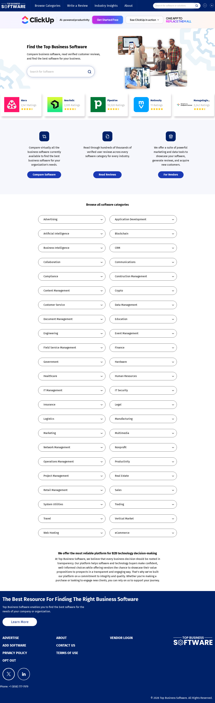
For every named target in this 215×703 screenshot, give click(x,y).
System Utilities (53, 504)
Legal (118, 404)
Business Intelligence (56, 247)
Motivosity (156, 100)
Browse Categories (47, 6)
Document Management (58, 319)
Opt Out (9, 660)
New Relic (69, 100)
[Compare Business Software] (179, 641)
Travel (47, 518)
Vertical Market (124, 518)
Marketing (50, 433)
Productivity (122, 461)
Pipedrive (112, 100)
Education (121, 319)
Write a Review (77, 6)
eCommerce (122, 532)
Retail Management (56, 490)
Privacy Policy (15, 653)
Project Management (56, 475)
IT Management (53, 390)
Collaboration (52, 262)
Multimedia (122, 433)
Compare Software (44, 174)
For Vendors (171, 174)
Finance (119, 347)
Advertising (50, 219)
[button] (144, 20)
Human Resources (126, 376)
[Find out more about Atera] (12, 104)
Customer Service (54, 304)
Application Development (130, 219)
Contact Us (65, 645)
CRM (117, 247)
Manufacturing (124, 418)
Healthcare (50, 376)
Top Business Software (173, 697)
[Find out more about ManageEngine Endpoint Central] (184, 104)
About (128, 6)
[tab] (71, 219)
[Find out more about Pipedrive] (98, 104)
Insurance (49, 404)
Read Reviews (107, 174)
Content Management (57, 290)
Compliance (51, 276)
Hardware (121, 361)
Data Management (126, 304)
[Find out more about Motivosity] (141, 104)
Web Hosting (51, 532)
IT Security (121, 390)
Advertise (11, 637)
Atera (24, 100)
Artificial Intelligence (56, 233)
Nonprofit (120, 447)
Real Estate (122, 475)
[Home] (13, 5)
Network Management (57, 447)
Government (51, 361)
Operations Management (59, 461)
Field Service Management (60, 347)
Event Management (126, 333)
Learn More (20, 622)
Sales (118, 490)
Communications (125, 262)
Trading (119, 504)
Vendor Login (121, 637)
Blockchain (121, 233)
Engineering (51, 333)
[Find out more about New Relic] (55, 104)
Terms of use (67, 653)
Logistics (49, 418)
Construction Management (131, 276)
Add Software (14, 645)
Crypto (119, 290)
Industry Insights (106, 6)
